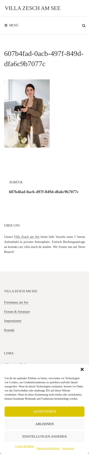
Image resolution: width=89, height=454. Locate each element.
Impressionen (12, 321)
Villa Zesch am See (33, 8)
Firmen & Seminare (17, 311)
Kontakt (9, 330)
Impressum (68, 448)
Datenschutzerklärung (48, 448)
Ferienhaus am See (16, 302)
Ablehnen (44, 424)
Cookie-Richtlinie (24, 446)
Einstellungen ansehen (44, 436)
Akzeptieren (44, 411)
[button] (82, 369)
